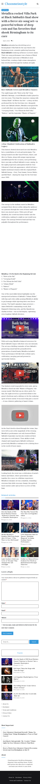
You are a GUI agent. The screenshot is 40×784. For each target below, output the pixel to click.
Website (3, 617)
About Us (6, 704)
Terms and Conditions (9, 710)
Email (3, 610)
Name (3, 603)
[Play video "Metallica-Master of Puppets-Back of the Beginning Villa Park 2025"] (20, 373)
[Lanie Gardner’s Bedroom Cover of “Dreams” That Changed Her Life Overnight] (10, 552)
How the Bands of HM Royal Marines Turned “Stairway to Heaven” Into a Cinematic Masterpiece (10, 514)
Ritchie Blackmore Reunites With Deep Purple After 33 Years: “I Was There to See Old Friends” (10, 537)
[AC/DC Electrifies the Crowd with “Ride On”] (6, 696)
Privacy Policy (7, 713)
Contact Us (6, 716)
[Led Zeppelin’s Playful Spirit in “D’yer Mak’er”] (6, 679)
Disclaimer (6, 707)
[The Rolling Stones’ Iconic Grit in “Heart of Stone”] (6, 688)
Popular (20, 653)
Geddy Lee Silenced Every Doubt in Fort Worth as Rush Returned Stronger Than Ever (29, 561)
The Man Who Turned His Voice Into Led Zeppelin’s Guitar (29, 513)
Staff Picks (5, 10)
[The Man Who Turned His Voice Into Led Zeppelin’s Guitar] (30, 505)
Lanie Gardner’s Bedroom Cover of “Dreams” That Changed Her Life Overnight (10, 561)
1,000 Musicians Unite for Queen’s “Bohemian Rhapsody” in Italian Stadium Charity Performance (29, 538)
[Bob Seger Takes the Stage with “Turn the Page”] (6, 671)
